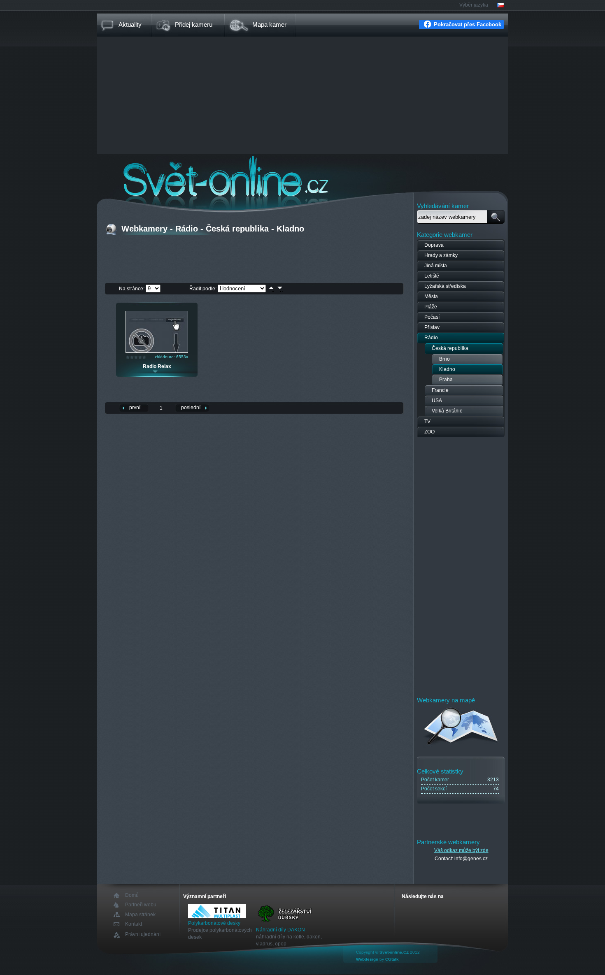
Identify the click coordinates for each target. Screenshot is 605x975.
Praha (446, 379)
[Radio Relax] (157, 351)
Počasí (432, 317)
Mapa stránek (140, 914)
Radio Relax (157, 366)
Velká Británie (447, 411)
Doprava (434, 245)
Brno (444, 359)
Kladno (447, 369)
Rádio (431, 337)
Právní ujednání (143, 934)
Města (431, 296)
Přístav (432, 327)
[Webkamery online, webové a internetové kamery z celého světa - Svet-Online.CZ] (302, 176)
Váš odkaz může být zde (461, 850)
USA (437, 400)
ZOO (429, 432)
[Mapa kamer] (461, 746)
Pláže (430, 307)
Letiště (431, 276)
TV (427, 421)
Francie (440, 390)
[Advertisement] (302, 96)
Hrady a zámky (441, 255)
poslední (190, 407)
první (134, 407)
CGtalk (392, 959)
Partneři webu (140, 905)
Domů (132, 895)
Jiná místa (435, 266)
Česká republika (450, 348)
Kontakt (133, 924)
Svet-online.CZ (394, 952)
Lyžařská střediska (445, 286)
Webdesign (367, 959)
